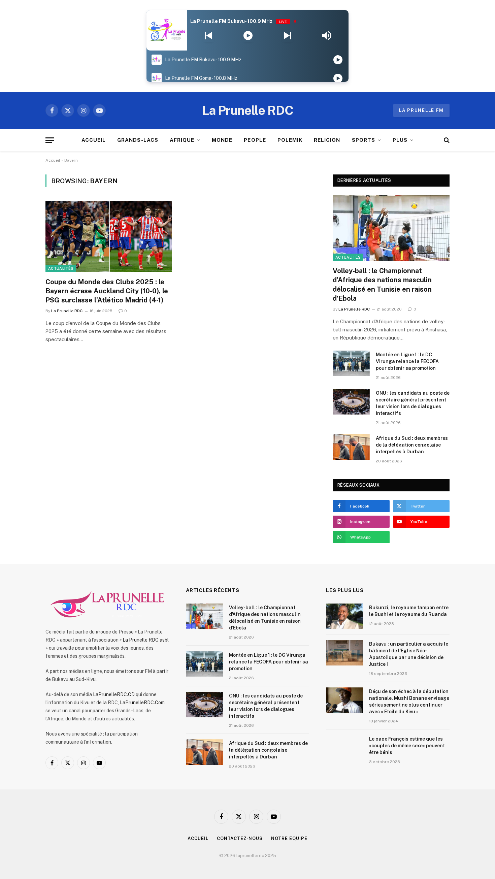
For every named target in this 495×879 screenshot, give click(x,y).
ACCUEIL (93, 140)
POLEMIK (289, 140)
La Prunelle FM (421, 110)
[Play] (248, 35)
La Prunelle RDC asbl (146, 640)
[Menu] (49, 140)
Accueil (52, 160)
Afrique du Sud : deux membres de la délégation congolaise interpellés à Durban (412, 444)
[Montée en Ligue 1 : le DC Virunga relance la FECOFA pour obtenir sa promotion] (351, 363)
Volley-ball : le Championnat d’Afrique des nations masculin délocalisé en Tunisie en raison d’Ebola (382, 284)
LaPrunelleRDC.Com (142, 702)
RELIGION (327, 140)
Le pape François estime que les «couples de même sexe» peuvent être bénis (407, 745)
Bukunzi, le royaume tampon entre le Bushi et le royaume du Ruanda (409, 611)
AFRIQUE (182, 140)
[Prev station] (287, 35)
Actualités (60, 268)
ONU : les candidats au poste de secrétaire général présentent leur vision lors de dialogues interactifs (413, 403)
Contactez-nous (240, 838)
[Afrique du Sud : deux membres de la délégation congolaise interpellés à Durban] (351, 447)
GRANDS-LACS (137, 140)
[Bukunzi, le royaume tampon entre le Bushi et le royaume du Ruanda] (344, 616)
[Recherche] (446, 140)
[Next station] (208, 35)
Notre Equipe (289, 838)
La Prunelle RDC (66, 310)
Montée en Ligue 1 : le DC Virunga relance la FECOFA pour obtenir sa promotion (407, 361)
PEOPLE (255, 140)
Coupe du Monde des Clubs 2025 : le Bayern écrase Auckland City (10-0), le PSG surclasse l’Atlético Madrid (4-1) (106, 291)
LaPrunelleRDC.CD (114, 694)
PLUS (400, 140)
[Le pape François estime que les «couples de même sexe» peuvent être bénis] (344, 747)
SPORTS (363, 140)
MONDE (222, 140)
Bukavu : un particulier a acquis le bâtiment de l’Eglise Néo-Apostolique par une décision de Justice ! (408, 654)
